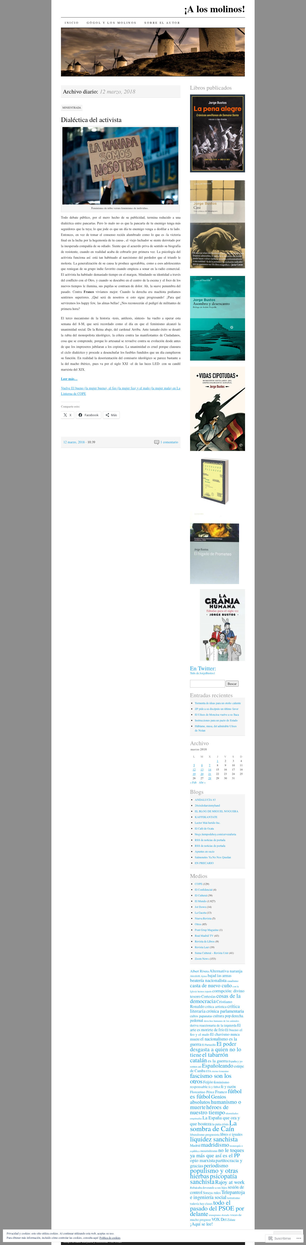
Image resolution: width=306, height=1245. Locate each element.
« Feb (193, 782)
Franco (221, 1091)
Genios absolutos (208, 1099)
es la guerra (218, 1061)
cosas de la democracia (215, 998)
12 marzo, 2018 (74, 442)
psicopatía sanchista (213, 1178)
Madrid (195, 1145)
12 (194, 769)
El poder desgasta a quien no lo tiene (215, 1049)
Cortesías (208, 996)
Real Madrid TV (204, 935)
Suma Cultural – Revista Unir (211, 953)
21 (209, 774)
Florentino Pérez (202, 1091)
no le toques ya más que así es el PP (217, 1152)
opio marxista (202, 1160)
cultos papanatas (201, 1016)
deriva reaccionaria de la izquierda (213, 1025)
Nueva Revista (203, 918)
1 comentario (169, 442)
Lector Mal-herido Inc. (207, 822)
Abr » (202, 782)
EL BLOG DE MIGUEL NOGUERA (216, 811)
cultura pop (222, 1015)
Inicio (72, 22)
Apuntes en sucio (204, 851)
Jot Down (200, 907)
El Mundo (200, 901)
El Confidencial (203, 889)
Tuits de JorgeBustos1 (202, 673)
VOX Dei (219, 1219)
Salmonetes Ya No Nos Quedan (213, 857)
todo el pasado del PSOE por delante (217, 1208)
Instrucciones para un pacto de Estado (216, 720)
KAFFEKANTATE (206, 817)
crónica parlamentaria (225, 1011)
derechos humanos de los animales (221, 1021)
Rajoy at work (230, 1181)
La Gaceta (200, 912)
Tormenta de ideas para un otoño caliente (218, 703)
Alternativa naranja (225, 971)
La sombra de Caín (213, 1125)
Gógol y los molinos (112, 22)
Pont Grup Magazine (207, 930)
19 (194, 774)
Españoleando (217, 1065)
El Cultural (201, 895)
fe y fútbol (214, 1087)
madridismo (215, 1144)
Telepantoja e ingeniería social (217, 1194)
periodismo (216, 1165)
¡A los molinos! (214, 8)
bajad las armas (219, 975)
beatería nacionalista (208, 980)
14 (209, 769)
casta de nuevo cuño (211, 985)
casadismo (232, 981)
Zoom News (202, 958)
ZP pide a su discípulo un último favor (216, 709)
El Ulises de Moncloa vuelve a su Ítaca (217, 714)
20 (202, 774)
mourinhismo (209, 1151)
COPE (198, 884)
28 (209, 778)
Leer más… (69, 378)
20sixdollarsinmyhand (207, 805)
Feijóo (208, 1082)
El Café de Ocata (204, 828)
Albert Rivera (199, 971)
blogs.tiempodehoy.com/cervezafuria (215, 834)
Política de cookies (109, 1237)
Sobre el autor (162, 22)
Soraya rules (212, 1192)
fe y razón (228, 1086)
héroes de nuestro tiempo (209, 1109)
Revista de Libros (205, 941)
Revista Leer (202, 947)
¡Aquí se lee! (201, 1224)
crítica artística (216, 1006)
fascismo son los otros (210, 1078)
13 (202, 769)
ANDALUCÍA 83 (205, 799)
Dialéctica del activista (91, 119)
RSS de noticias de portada (210, 840)
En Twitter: (203, 668)
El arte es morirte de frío (215, 1027)
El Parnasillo (209, 1044)
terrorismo (233, 1198)
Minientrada (71, 107)
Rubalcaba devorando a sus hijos (208, 1187)
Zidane (231, 1220)
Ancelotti (195, 976)
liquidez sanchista (214, 1138)
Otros (198, 924)
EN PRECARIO (204, 863)
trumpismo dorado (219, 1215)
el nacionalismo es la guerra (213, 1041)
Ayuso (204, 976)
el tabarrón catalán (209, 1057)
